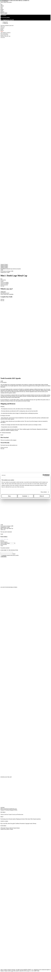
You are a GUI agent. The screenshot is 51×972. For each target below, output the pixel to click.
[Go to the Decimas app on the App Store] (25, 769)
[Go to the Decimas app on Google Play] (25, 754)
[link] (25, 572)
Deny (9, 496)
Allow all (42, 496)
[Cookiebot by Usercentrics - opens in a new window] (43, 475)
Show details (44, 492)
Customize (24, 496)
